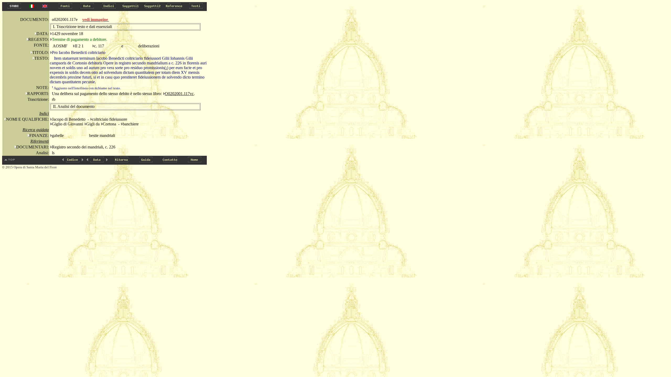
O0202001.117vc (179, 93)
